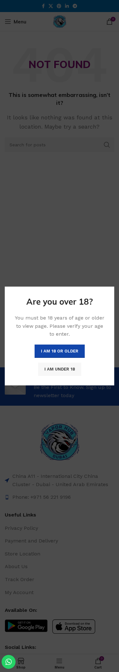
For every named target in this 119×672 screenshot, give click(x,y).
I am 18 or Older (59, 351)
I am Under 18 (59, 369)
